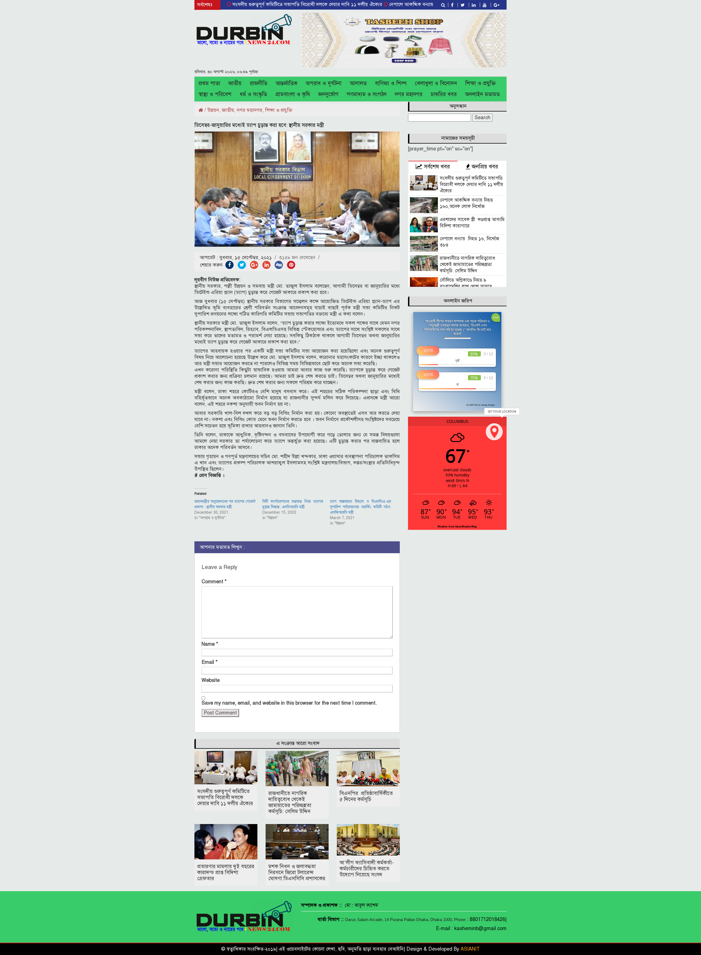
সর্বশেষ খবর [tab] (436, 166)
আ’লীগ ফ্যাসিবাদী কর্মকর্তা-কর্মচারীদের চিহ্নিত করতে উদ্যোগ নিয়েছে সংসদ (367, 868)
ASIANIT (470, 949)
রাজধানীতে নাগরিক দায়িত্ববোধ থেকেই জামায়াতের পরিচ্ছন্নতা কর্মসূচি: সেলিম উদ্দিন (289, 802)
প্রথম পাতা (209, 83)
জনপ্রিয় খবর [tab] (484, 166)
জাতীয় (235, 83)
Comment (214, 582)
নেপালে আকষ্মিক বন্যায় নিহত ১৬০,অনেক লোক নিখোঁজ (407, 4)
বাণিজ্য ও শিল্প (391, 83)
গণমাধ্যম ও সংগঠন (367, 94)
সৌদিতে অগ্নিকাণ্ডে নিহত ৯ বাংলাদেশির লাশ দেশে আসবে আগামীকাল (466, 286)
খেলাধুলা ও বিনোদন (436, 83)
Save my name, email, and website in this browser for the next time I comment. (289, 703)
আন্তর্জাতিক (286, 83)
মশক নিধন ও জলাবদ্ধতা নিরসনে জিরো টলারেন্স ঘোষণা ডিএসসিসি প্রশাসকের (296, 872)
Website (211, 680)
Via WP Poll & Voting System (480, 405)
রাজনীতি (258, 83)
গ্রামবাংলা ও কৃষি (292, 94)
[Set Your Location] (494, 431)
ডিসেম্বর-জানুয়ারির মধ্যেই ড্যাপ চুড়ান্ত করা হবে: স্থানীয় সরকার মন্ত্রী (259, 125)
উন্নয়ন (213, 110)
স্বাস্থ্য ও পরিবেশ (215, 94)
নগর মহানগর (409, 94)
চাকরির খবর (444, 94)
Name (210, 644)
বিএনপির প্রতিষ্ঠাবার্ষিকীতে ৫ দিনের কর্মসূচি (366, 796)
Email (210, 662)
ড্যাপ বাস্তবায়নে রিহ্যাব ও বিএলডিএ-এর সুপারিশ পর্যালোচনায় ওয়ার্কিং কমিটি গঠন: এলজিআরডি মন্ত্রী (360, 507)
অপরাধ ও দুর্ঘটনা (323, 83)
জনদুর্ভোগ (328, 94)
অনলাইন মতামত (482, 94)
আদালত (358, 83)
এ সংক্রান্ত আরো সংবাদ (298, 743)
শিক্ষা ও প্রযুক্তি (480, 83)
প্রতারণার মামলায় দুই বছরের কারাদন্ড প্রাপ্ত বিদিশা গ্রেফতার (225, 872)
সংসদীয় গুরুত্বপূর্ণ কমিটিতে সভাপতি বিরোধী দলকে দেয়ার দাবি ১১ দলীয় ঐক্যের (273, 4)
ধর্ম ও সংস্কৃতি (253, 94)
